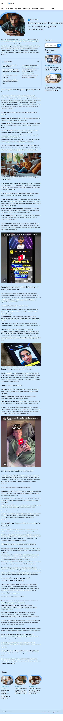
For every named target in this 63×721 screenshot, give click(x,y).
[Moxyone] (11, 3)
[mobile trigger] (3, 3)
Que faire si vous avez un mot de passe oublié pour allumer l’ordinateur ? (53, 69)
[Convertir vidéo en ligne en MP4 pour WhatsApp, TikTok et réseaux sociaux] (21, 680)
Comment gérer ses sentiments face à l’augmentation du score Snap (10, 81)
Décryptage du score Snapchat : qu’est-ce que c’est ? (10, 65)
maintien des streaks (14, 135)
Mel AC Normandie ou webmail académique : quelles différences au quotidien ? (5, 693)
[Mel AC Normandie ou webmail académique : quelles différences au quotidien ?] (7, 680)
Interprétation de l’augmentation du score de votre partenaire (30, 76)
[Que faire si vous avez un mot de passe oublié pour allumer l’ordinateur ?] (53, 59)
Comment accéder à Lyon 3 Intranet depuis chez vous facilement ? (35, 691)
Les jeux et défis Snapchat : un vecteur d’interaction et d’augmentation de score (29, 71)
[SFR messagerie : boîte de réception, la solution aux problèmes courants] (53, 78)
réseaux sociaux (22, 39)
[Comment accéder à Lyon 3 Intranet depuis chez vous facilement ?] (35, 680)
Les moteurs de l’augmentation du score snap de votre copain (30, 66)
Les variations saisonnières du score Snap (10, 76)
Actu (46, 85)
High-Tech (18, 686)
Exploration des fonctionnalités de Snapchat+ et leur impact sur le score (11, 71)
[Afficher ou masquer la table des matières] (25, 62)
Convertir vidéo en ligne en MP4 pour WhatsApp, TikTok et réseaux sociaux (21, 691)
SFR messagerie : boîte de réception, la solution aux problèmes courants (53, 88)
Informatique (5, 686)
